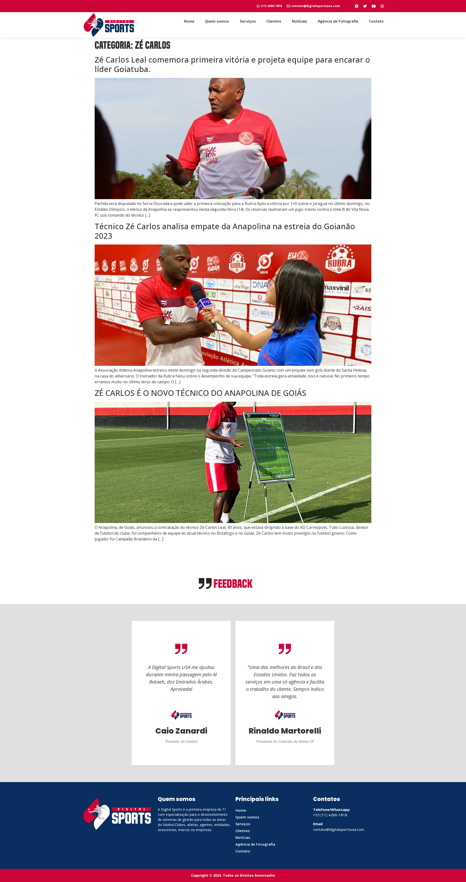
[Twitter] (365, 6)
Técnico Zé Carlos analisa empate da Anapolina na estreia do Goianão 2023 (225, 231)
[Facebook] (356, 6)
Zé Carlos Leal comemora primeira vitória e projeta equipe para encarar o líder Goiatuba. (232, 64)
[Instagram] (382, 6)
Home (189, 21)
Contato (376, 21)
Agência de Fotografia (338, 21)
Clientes (273, 21)
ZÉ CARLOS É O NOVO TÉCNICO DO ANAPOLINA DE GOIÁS (200, 393)
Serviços (248, 21)
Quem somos (217, 21)
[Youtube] (373, 6)
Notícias (299, 21)
